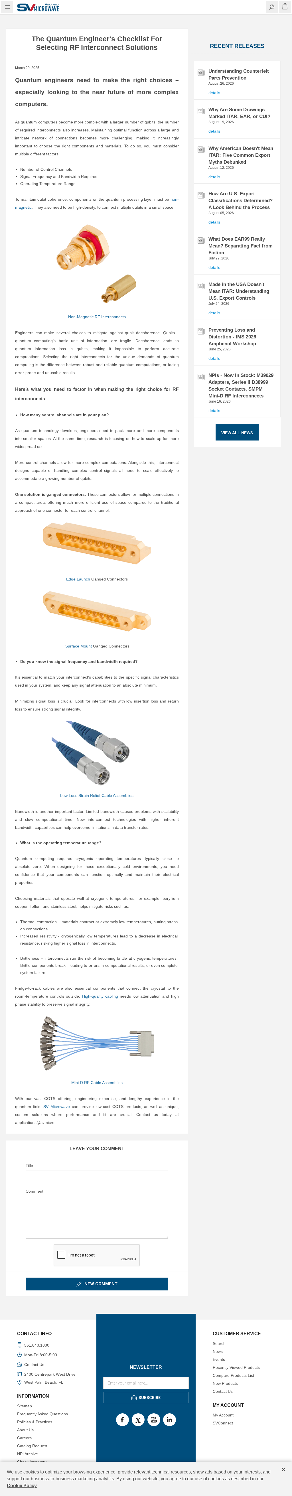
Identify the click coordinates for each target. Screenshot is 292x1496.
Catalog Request (32, 1446)
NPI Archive (27, 1454)
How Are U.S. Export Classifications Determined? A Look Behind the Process (240, 200)
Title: (30, 1165)
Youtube (153, 1419)
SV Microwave (56, 1106)
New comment (100, 1283)
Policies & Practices (34, 1422)
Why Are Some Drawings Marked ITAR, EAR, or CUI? (239, 113)
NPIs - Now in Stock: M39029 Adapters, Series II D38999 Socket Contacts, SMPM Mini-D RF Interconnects (240, 386)
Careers (24, 1438)
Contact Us (223, 1391)
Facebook (122, 1419)
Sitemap (24, 1406)
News (218, 1351)
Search (219, 1343)
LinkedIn (169, 1419)
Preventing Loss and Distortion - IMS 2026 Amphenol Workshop (232, 336)
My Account (223, 1415)
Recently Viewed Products (236, 1367)
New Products (225, 1383)
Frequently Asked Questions (42, 1414)
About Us (25, 1430)
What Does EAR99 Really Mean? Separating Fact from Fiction (240, 245)
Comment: (35, 1191)
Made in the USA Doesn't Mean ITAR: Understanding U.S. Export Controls (238, 291)
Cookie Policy (22, 1485)
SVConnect (223, 1423)
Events (219, 1359)
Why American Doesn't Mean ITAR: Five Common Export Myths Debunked (240, 155)
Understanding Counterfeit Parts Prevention (238, 74)
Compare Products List (233, 1375)
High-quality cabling (100, 996)
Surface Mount (78, 646)
